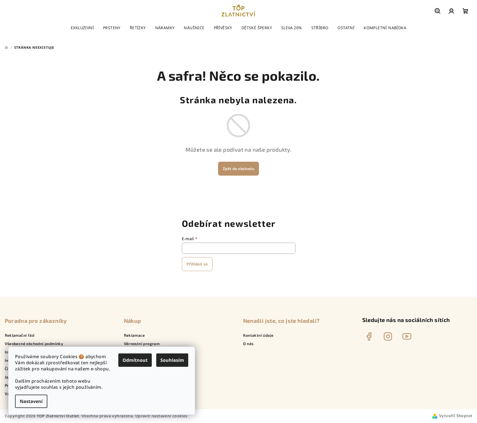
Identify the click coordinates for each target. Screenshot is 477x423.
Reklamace (134, 335)
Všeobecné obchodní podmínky (34, 344)
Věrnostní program (142, 344)
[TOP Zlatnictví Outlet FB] (369, 336)
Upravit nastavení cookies (161, 416)
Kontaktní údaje (258, 335)
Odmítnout (135, 360)
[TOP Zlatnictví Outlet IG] (388, 336)
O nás (248, 344)
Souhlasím (172, 360)
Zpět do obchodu (238, 168)
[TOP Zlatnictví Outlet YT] (407, 336)
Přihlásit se (197, 264)
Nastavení (31, 401)
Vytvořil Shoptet (455, 415)
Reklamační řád (20, 335)
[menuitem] (82, 27)
